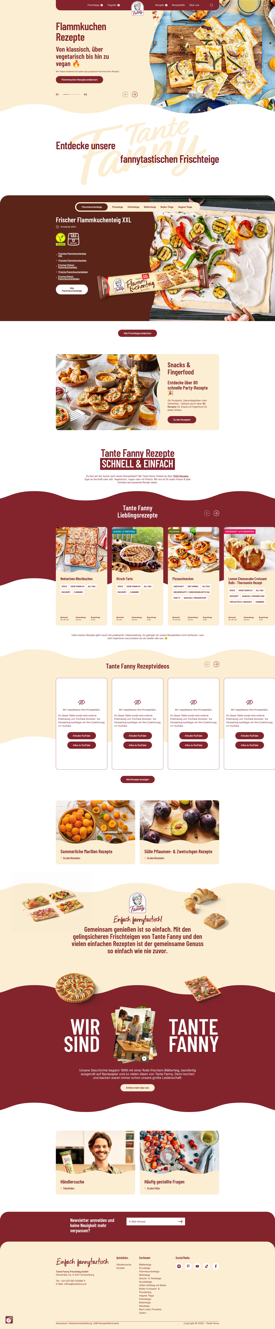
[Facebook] (215, 1266)
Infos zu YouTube (81, 745)
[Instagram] (179, 1266)
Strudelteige (145, 1281)
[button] (102, 5)
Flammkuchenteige (149, 1271)
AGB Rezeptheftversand (106, 1323)
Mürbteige (144, 1274)
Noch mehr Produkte (150, 1309)
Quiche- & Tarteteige (150, 1278)
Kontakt (120, 1268)
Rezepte (159, 5)
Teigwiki (111, 5)
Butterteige (145, 1302)
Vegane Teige (146, 1295)
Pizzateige (144, 1268)
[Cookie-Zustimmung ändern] (9, 1319)
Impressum (62, 1323)
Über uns (194, 5)
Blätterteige (145, 1264)
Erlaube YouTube (81, 735)
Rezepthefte (178, 5)
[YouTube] (197, 1266)
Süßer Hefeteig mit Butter (152, 1285)
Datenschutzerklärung (80, 1323)
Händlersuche (123, 1264)
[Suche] (211, 5)
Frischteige (93, 5)
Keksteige (144, 1305)
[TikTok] (206, 1266)
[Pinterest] (188, 1266)
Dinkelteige (145, 1299)
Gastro (142, 1312)
